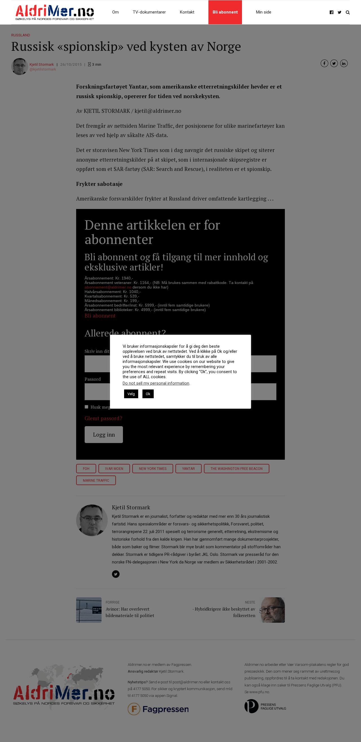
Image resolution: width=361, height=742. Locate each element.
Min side (263, 12)
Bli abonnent (225, 12)
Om (115, 12)
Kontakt (187, 12)
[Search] (348, 12)
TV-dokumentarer (149, 12)
